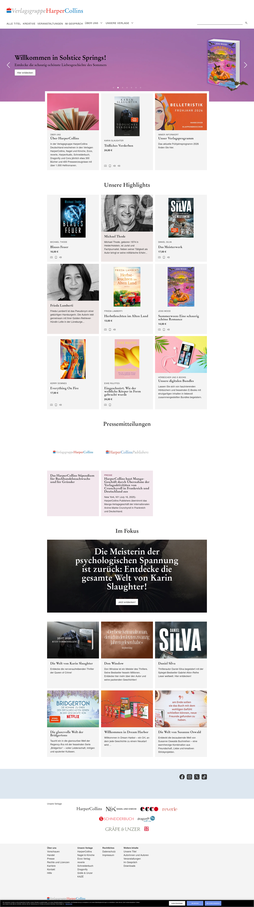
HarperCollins (84, 851)
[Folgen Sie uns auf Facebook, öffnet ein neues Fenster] (182, 776)
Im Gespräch (74, 23)
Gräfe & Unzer (85, 873)
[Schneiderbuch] (116, 820)
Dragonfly (82, 869)
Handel (51, 855)
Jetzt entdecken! (127, 602)
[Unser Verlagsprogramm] (181, 131)
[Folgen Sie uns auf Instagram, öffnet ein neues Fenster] (189, 776)
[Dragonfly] (146, 821)
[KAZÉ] (146, 830)
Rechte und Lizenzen (58, 862)
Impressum (108, 855)
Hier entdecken (25, 72)
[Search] (245, 22)
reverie (81, 862)
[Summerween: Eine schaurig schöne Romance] (181, 299)
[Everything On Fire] (73, 372)
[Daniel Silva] (181, 655)
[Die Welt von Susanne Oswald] (181, 723)
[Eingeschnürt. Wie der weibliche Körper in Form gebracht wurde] (127, 372)
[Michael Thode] (127, 228)
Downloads (129, 865)
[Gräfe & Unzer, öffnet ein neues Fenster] (122, 830)
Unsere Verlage (117, 23)
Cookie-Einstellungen (177, 903)
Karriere (51, 865)
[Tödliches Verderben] (127, 131)
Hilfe (49, 873)
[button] (8, 65)
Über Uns (91, 23)
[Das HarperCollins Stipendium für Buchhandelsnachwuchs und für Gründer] (73, 475)
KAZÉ (80, 876)
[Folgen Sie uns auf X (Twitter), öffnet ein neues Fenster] (196, 776)
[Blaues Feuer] (73, 228)
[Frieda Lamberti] (73, 299)
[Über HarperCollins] (73, 131)
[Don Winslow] (127, 655)
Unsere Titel (130, 851)
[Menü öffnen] (101, 23)
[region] (127, 903)
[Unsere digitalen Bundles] (181, 372)
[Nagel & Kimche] (121, 810)
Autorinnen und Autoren (136, 855)
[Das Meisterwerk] (181, 228)
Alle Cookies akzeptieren (213, 903)
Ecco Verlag (83, 858)
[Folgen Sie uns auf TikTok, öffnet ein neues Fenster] (204, 776)
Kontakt (51, 869)
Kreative (29, 23)
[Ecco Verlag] (149, 810)
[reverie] (170, 810)
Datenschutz (109, 851)
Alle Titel (14, 23)
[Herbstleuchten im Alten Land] (127, 299)
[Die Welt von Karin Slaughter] (73, 655)
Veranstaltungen (50, 23)
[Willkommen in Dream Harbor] (127, 723)
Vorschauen (53, 851)
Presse (51, 858)
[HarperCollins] (89, 810)
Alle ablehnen (195, 903)
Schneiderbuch (85, 865)
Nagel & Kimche (85, 855)
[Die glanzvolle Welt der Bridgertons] (73, 723)
